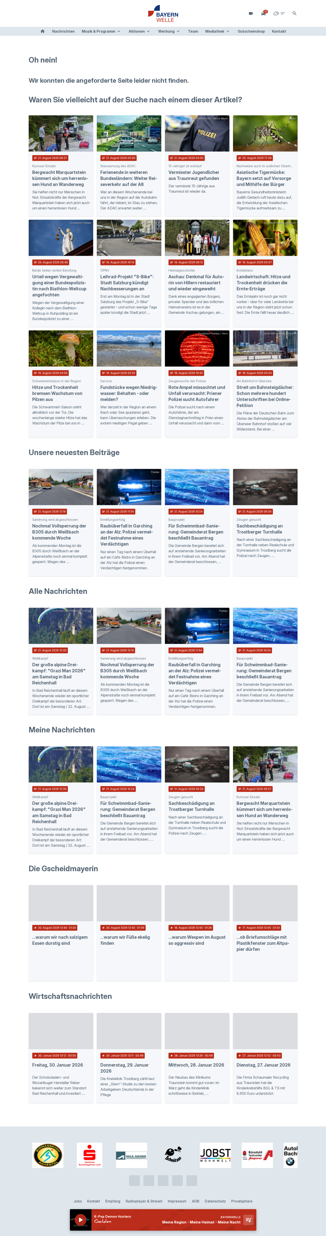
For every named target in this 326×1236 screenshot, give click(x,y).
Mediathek (214, 31)
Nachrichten (63, 31)
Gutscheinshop (251, 31)
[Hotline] (33, 13)
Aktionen (137, 31)
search (294, 13)
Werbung (166, 31)
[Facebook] (51, 13)
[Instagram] (60, 13)
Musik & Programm (98, 31)
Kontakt (279, 31)
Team (193, 31)
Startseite (43, 31)
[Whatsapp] (42, 13)
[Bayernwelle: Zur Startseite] (163, 13)
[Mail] (69, 13)
